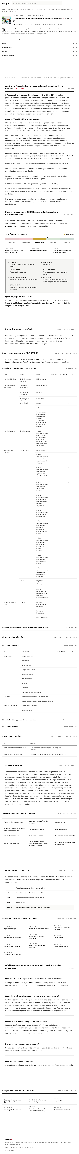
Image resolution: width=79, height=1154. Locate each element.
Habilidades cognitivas (37, 645)
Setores (26, 1147)
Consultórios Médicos (13, 303)
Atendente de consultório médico (31, 78)
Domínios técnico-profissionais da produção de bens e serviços (37, 627)
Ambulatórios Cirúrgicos (62, 303)
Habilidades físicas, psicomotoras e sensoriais (37, 720)
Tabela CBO (8, 1147)
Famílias (20, 1147)
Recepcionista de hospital (65, 78)
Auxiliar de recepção (49, 78)
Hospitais (26, 303)
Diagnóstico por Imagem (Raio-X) (18, 306)
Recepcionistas (41, 9)
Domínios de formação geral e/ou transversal (37, 368)
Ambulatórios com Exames (41, 303)
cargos (6, 3)
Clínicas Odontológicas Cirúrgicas (56, 300)
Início (3, 9)
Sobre (32, 1147)
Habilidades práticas (37, 726)
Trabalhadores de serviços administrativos (21, 9)
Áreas (15, 1147)
